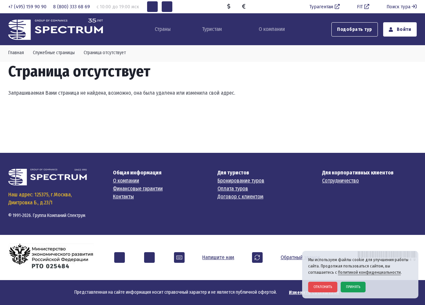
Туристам (212, 29)
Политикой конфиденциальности (369, 272)
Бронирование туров (240, 180)
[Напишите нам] (179, 257)
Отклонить (322, 287)
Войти (403, 29)
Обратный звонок (300, 257)
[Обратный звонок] (257, 257)
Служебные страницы (54, 52)
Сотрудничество (340, 180)
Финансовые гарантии (138, 188)
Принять (353, 287)
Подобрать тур (354, 29)
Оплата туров (232, 188)
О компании (272, 29)
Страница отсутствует (105, 52)
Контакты (123, 196)
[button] (152, 6)
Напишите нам (218, 257)
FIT (360, 7)
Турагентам (321, 7)
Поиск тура (398, 7)
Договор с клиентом (240, 196)
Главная (16, 52)
